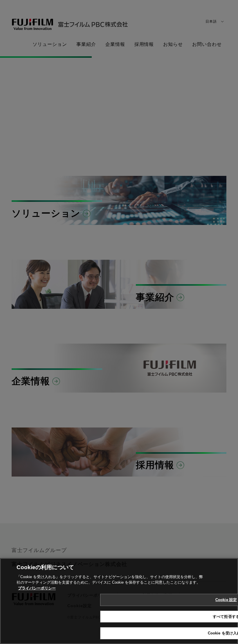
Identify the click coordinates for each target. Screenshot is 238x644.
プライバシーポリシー (37, 588)
